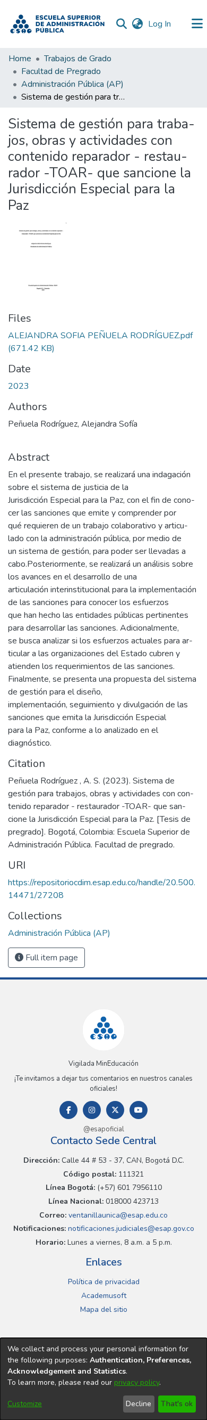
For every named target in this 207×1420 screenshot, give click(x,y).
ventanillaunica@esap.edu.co (117, 1215)
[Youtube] (139, 1110)
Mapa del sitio (103, 1309)
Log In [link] (160, 24)
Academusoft (103, 1296)
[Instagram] (92, 1110)
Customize (24, 1404)
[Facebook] (68, 1110)
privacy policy (136, 1382)
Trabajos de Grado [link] (77, 58)
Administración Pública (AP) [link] (72, 84)
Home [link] (19, 58)
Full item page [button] (50, 958)
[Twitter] (115, 1110)
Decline (138, 1404)
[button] (57, 24)
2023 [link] (18, 386)
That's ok (177, 1404)
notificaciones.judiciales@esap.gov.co (130, 1228)
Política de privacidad (104, 1282)
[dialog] (103, 1379)
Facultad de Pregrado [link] (61, 71)
